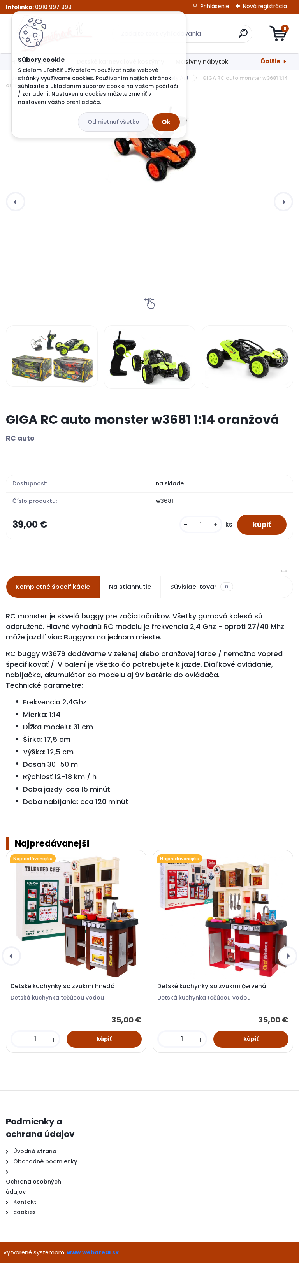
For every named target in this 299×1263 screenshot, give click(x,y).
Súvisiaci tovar (199, 586)
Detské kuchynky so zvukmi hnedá (63, 986)
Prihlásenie (215, 6)
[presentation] (15, 201)
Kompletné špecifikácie (53, 586)
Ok (166, 122)
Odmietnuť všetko (113, 122)
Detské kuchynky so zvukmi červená (211, 986)
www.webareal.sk (93, 1252)
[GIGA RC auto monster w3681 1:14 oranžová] (149, 144)
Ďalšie (270, 61)
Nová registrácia (265, 6)
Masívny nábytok (202, 62)
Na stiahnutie (130, 586)
